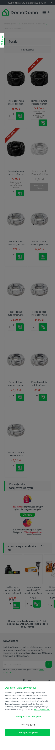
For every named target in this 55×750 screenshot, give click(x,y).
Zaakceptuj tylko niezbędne (27, 716)
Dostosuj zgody (27, 724)
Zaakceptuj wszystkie (27, 732)
